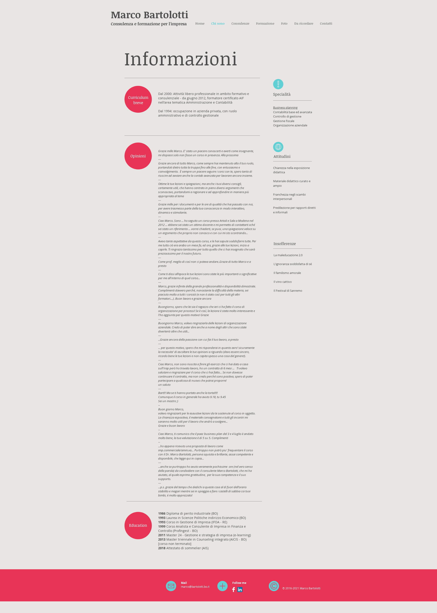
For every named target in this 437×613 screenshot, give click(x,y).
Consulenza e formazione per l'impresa (149, 23)
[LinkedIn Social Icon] (239, 589)
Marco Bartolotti (149, 14)
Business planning (285, 107)
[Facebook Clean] (233, 589)
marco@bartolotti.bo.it (195, 586)
